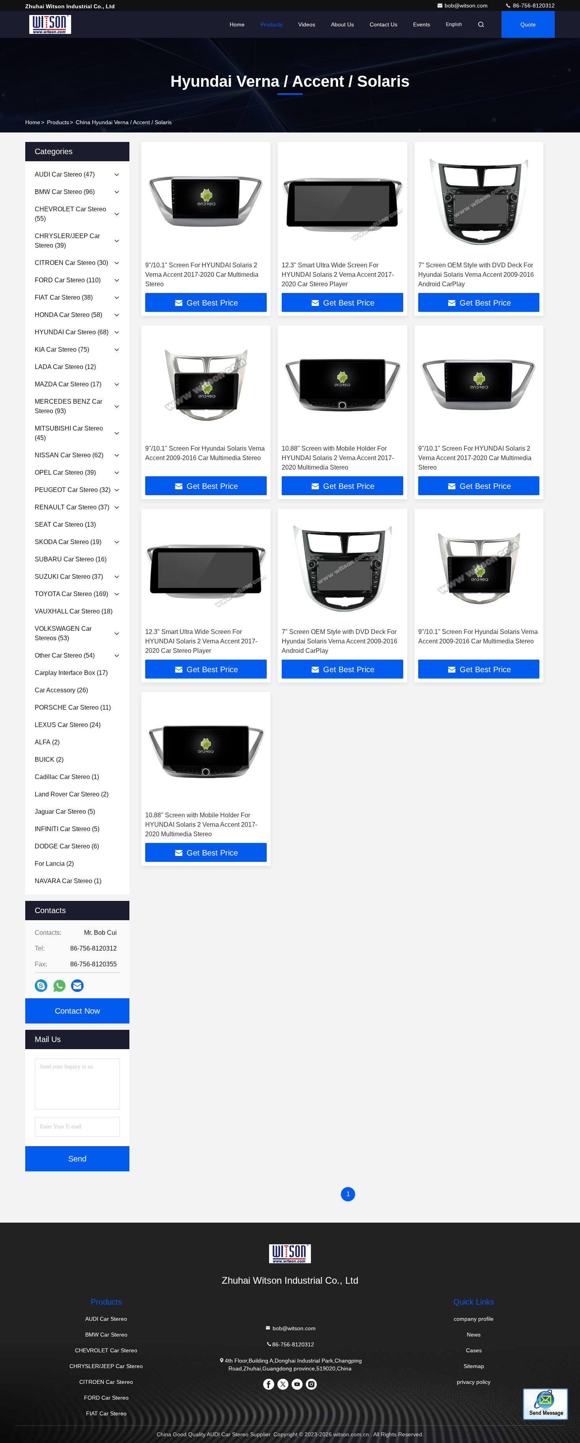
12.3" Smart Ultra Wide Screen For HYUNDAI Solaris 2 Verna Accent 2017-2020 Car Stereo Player (338, 274)
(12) (65, 367)
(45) (69, 433)
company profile (474, 1319)
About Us (342, 24)
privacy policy (473, 1382)
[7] (479, 201)
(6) (67, 846)
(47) (65, 174)
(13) (65, 524)
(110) (68, 280)
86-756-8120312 (533, 5)
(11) (73, 707)
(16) (71, 559)
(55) (70, 214)
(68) (72, 332)
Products (271, 24)
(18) (73, 611)
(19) (68, 542)
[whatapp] (59, 986)
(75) (62, 349)
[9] (206, 201)
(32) (72, 490)
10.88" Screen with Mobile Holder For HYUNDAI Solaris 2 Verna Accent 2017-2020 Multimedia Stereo (338, 458)
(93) (68, 406)
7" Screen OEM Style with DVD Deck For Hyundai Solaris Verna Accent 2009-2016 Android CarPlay (476, 274)
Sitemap (474, 1366)
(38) (64, 297)
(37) (72, 507)
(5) (65, 811)
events (421, 24)
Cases (474, 1350)
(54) (65, 655)
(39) (67, 241)
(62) (69, 455)
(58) (68, 314)
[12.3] (342, 201)
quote (528, 24)
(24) (68, 725)
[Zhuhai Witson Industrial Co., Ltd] (50, 24)
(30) (71, 262)
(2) (47, 742)
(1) (67, 777)
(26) (61, 690)
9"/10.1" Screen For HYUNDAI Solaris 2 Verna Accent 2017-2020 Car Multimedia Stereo (201, 274)
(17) (68, 384)
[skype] (41, 986)
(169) (71, 594)
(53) (63, 633)
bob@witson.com (467, 5)
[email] (77, 986)
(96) (65, 191)
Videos (306, 24)
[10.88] (342, 385)
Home (237, 24)
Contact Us (383, 24)
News (474, 1334)
